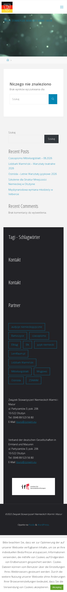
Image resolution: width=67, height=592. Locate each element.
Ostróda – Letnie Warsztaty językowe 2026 (32, 174)
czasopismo (39, 335)
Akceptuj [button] (56, 587)
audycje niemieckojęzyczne (26, 326)
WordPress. (43, 524)
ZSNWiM (33, 380)
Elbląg (14, 344)
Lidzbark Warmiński (22, 362)
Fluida (31, 524)
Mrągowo (42, 371)
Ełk (27, 344)
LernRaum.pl (18, 353)
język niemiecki (45, 344)
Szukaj (11, 132)
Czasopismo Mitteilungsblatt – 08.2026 (30, 158)
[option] (33, 486)
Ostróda (16, 380)
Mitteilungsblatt (20, 371)
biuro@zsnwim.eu (26, 421)
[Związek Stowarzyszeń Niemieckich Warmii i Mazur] (7, 7)
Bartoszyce (17, 335)
